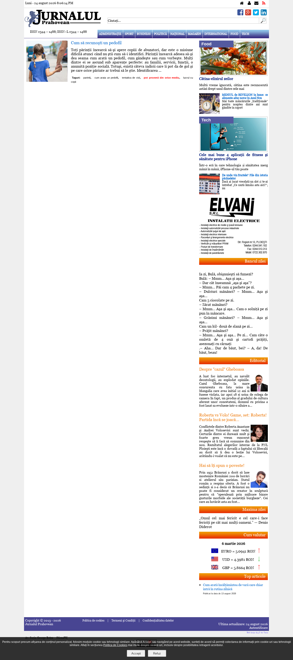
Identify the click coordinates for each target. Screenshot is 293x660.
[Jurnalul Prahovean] (242, 3)
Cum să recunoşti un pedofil (96, 42)
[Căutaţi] (262, 22)
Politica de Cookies (115, 645)
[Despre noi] (249, 3)
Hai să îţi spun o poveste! (221, 465)
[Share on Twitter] (256, 14)
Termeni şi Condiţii (123, 620)
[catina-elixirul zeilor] (233, 75)
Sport (129, 34)
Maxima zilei (254, 509)
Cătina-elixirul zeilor (216, 79)
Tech (245, 34)
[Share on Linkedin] (264, 14)
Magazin (194, 34)
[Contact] (256, 3)
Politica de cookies (93, 620)
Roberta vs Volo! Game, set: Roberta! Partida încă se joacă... (233, 417)
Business (144, 34)
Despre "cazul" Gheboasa (221, 369)
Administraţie (110, 34)
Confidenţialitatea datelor (158, 620)
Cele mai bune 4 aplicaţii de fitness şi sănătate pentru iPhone (233, 157)
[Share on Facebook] (240, 14)
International (215, 34)
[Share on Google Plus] (248, 14)
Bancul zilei (255, 261)
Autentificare (258, 628)
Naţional (177, 34)
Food (234, 34)
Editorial (258, 360)
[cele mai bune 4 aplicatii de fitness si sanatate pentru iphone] (233, 151)
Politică (160, 34)
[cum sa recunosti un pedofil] (47, 80)
